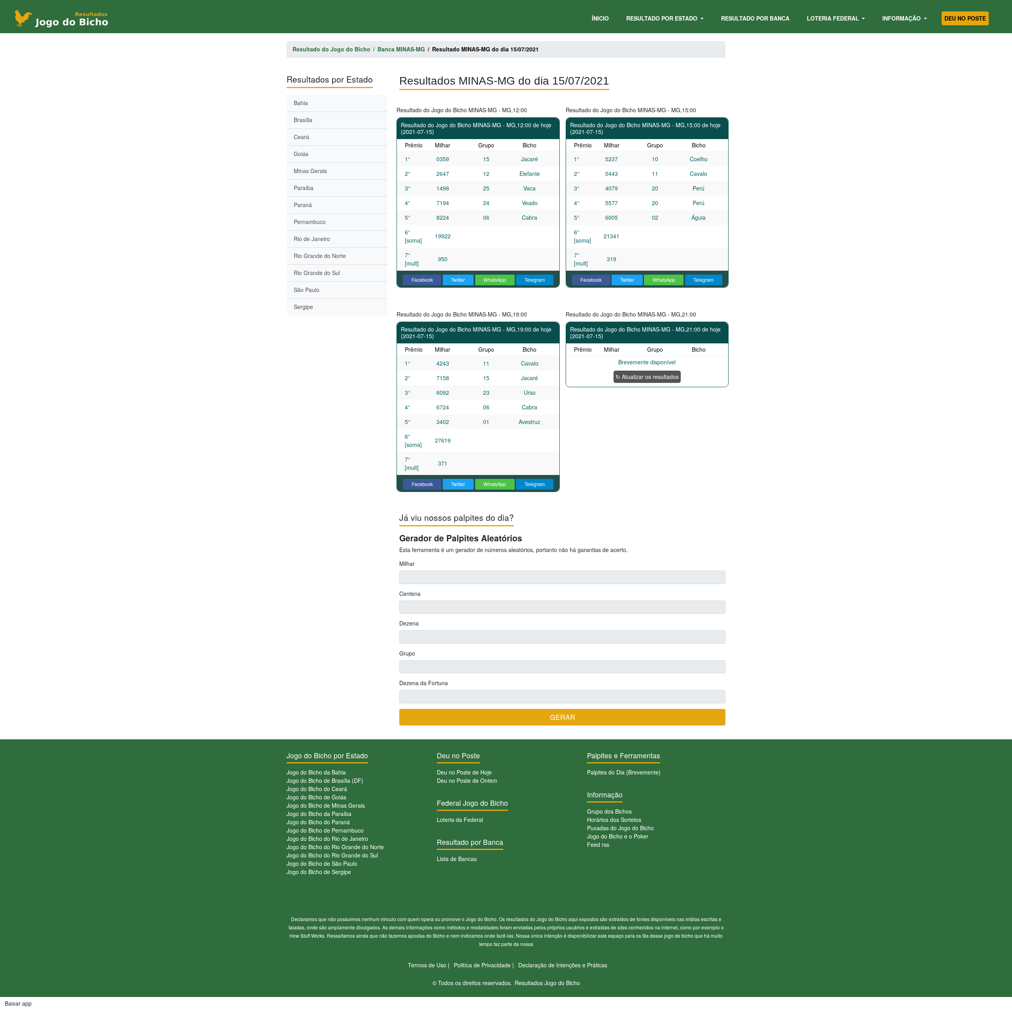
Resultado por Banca (755, 18)
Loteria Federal (834, 18)
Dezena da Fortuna (423, 683)
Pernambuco (310, 222)
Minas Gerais (310, 171)
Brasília (303, 120)
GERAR (562, 717)
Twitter (458, 279)
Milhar (407, 563)
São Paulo (306, 290)
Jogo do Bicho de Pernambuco (325, 830)
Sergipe (303, 307)
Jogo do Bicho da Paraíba (319, 814)
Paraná (303, 205)
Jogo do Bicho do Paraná (318, 822)
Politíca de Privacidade (482, 965)
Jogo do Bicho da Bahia (316, 772)
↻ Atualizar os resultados (647, 377)
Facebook (422, 279)
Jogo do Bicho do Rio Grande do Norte (335, 847)
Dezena (409, 623)
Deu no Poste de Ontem (467, 780)
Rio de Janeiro (312, 239)
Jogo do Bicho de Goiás (316, 797)
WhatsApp (494, 279)
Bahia (301, 103)
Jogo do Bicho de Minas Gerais (326, 805)
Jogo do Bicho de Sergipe (319, 872)
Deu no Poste (965, 18)
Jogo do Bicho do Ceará (317, 789)
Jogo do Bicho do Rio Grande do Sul (332, 855)
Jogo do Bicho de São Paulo (322, 863)
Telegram (535, 279)
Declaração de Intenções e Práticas (562, 965)
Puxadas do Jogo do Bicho (620, 828)
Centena (410, 593)
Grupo (407, 653)
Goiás (301, 154)
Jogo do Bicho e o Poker (617, 836)
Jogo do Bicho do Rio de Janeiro (327, 838)
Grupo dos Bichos (609, 811)
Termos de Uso (427, 965)
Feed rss (598, 844)
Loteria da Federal (460, 819)
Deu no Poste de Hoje (464, 772)
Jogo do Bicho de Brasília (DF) (325, 780)
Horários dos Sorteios (614, 819)
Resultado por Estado (662, 18)
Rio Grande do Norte (320, 256)
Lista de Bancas (457, 859)
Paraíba (303, 188)
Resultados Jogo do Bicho (547, 983)
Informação (902, 18)
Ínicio (602, 18)
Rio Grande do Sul (317, 273)
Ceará (301, 137)
